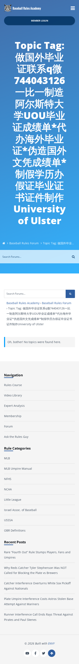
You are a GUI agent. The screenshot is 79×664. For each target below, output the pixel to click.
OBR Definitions (15, 530)
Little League (12, 499)
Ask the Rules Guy (16, 437)
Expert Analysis (14, 406)
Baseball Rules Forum (24, 243)
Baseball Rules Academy (23, 303)
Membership (12, 416)
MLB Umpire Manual (18, 468)
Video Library (13, 395)
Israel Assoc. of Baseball (20, 510)
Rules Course (13, 385)
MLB (7, 458)
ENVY (51, 643)
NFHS (7, 479)
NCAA (8, 489)
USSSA (8, 520)
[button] (73, 8)
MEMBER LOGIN (39, 20)
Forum (8, 426)
